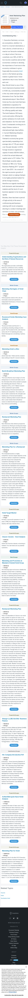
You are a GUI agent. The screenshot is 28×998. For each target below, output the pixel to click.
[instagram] (17, 919)
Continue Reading (14, 214)
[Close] (26, 967)
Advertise (13, 957)
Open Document (5, 27)
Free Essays (13, 934)
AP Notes (13, 939)
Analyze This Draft (17, 27)
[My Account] (26, 3)
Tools (11, 32)
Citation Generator (14, 943)
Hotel (2, 895)
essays (8, 6)
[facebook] (10, 919)
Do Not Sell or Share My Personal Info (14, 995)
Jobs (11, 960)
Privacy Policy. (12, 992)
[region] (14, 981)
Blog (14, 962)
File (3, 32)
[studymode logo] (9, 3)
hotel (21, 71)
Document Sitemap (14, 930)
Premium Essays (13, 932)
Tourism (3, 893)
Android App (13, 947)
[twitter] (14, 919)
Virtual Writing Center (14, 937)
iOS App (14, 945)
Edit (7, 32)
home (2, 6)
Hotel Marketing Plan (17, 15)
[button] (2, 2)
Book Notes (14, 941)
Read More (14, 279)
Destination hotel (5, 898)
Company (13, 955)
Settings (17, 32)
